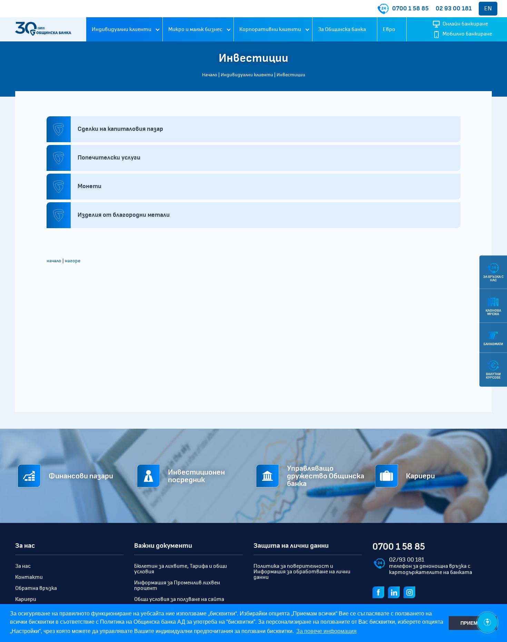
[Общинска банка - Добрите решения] (43, 29)
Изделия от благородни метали (124, 215)
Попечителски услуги (109, 158)
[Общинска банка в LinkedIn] (395, 592)
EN (488, 9)
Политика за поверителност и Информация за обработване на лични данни (302, 571)
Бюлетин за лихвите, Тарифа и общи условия (180, 568)
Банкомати (493, 344)
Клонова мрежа (493, 312)
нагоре (72, 261)
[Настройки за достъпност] (487, 622)
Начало (209, 74)
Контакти (29, 577)
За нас (23, 566)
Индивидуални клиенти (121, 29)
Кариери (25, 599)
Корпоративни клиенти (270, 29)
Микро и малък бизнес (195, 29)
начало (54, 261)
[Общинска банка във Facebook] (379, 592)
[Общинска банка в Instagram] (411, 592)
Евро (389, 29)
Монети (89, 186)
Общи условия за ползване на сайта (179, 599)
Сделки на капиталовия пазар (120, 129)
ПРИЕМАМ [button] (472, 623)
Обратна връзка (36, 588)
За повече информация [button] (326, 631)
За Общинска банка (342, 29)
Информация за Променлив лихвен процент (177, 585)
